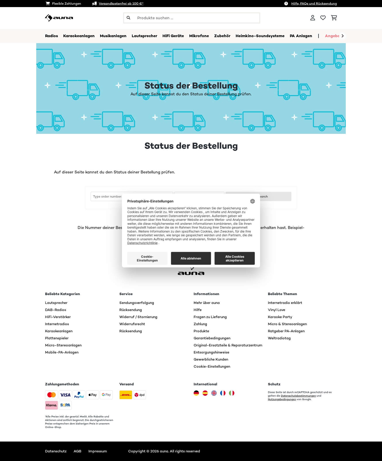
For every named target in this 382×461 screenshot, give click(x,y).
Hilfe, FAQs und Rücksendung (314, 4)
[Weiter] (342, 36)
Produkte (201, 331)
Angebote (334, 35)
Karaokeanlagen (59, 331)
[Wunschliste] (323, 18)
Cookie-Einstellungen (212, 366)
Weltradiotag (279, 338)
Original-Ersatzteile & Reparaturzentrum (228, 345)
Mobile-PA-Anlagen (61, 352)
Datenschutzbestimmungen (298, 395)
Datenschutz (56, 451)
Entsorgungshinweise (211, 352)
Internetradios (57, 324)
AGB (77, 451)
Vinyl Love (276, 309)
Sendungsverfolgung (136, 302)
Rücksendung (130, 309)
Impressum (97, 451)
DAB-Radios (55, 309)
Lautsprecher (56, 302)
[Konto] (312, 18)
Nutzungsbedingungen (282, 399)
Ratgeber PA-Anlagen (286, 331)
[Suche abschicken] (128, 18)
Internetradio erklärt (285, 302)
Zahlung (200, 324)
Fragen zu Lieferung (210, 317)
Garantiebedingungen (212, 338)
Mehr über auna (207, 302)
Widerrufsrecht (132, 324)
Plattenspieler (57, 338)
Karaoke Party (280, 317)
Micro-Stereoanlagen (63, 345)
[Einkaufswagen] (334, 18)
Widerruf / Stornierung (138, 317)
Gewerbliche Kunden (211, 359)
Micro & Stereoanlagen (287, 324)
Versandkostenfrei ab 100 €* (121, 4)
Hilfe (198, 309)
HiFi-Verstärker (58, 317)
